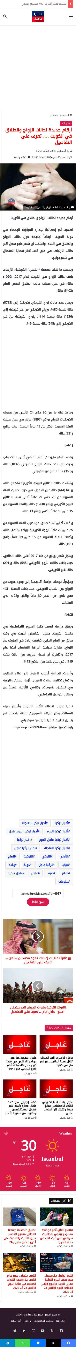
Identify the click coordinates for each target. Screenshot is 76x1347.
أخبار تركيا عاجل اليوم (53, 840)
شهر (65, 873)
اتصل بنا (60, 1320)
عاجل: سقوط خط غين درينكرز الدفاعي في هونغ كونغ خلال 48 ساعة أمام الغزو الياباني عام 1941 (21, 1063)
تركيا (65, 865)
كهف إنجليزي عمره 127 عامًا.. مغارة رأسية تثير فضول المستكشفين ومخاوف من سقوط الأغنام (20, 1108)
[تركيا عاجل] (38, 16)
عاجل (34, 873)
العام (11, 856)
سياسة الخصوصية (44, 1320)
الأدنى (64, 856)
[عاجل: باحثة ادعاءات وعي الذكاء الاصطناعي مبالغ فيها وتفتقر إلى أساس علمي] (56, 1088)
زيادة (12, 865)
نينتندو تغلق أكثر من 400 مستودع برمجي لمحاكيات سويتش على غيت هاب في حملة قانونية (56, 1236)
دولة (27, 865)
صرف (50, 873)
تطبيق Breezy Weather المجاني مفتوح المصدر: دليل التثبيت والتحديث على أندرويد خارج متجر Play (20, 1236)
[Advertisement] (38, 67)
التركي (46, 856)
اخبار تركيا (23, 840)
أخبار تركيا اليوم (57, 831)
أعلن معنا (16, 1320)
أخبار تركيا (61, 823)
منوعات (54, 114)
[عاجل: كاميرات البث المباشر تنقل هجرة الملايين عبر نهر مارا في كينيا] (56, 1044)
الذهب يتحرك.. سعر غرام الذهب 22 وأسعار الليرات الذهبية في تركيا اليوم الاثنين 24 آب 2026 (21, 1282)
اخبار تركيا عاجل (24, 848)
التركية (28, 856)
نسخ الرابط (38, 902)
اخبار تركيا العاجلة (56, 848)
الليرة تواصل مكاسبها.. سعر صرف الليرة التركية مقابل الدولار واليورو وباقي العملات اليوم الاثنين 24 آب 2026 (57, 1284)
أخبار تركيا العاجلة (34, 823)
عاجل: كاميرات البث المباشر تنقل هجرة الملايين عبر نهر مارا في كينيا (56, 1061)
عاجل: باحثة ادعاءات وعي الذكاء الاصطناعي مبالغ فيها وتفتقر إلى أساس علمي (57, 1108)
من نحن (28, 1320)
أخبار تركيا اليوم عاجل (23, 831)
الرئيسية (65, 114)
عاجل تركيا (15, 873)
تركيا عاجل (46, 865)
